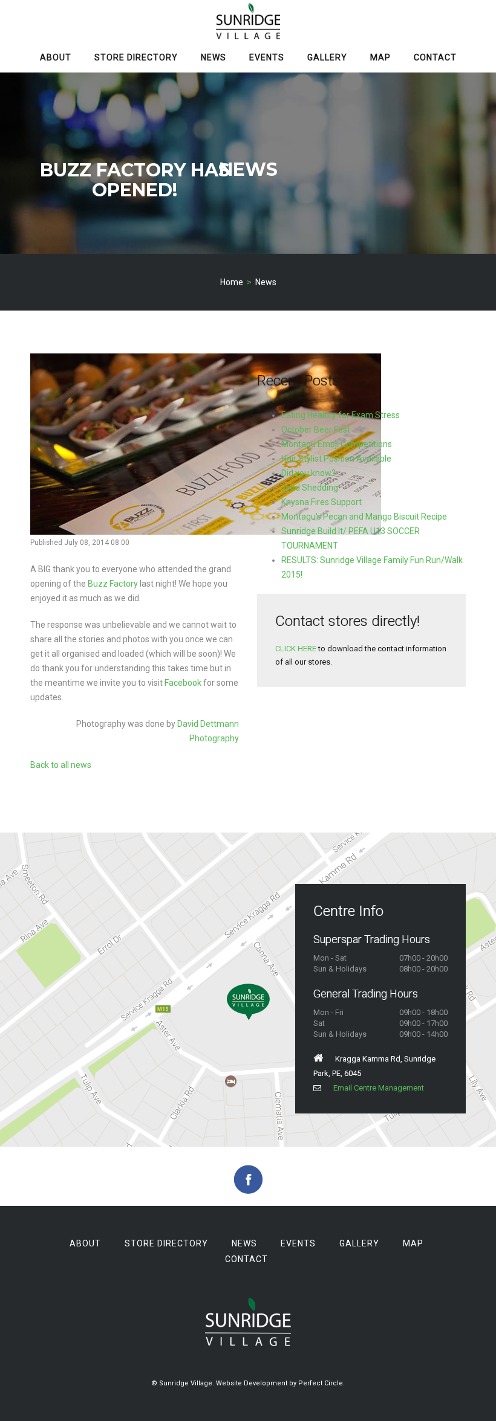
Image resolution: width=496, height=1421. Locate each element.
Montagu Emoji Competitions (336, 444)
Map (380, 57)
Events (266, 57)
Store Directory (136, 57)
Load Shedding (309, 487)
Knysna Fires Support (321, 502)
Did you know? (308, 473)
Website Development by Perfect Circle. (280, 1383)
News (213, 57)
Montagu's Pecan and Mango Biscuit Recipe (364, 516)
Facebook (183, 683)
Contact (435, 57)
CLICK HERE (295, 648)
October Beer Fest (315, 429)
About (55, 57)
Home (231, 282)
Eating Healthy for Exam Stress (340, 415)
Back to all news (60, 765)
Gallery (327, 57)
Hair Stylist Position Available (336, 458)
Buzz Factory (113, 583)
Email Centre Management (378, 1087)
